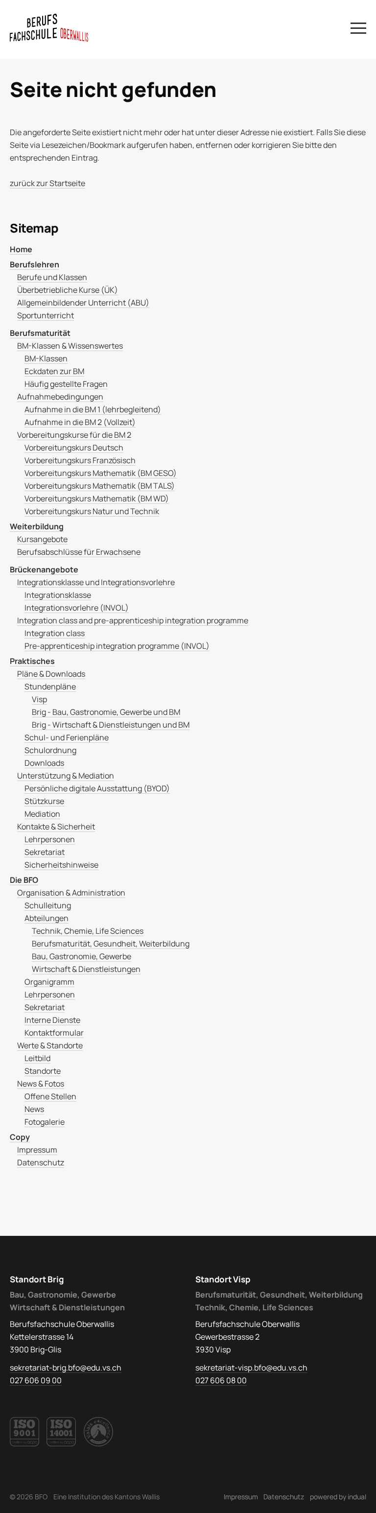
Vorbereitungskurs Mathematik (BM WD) (96, 498)
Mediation (42, 813)
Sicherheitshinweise (61, 864)
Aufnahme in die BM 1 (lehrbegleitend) (92, 409)
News (34, 1109)
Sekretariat (44, 852)
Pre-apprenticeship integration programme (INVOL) (117, 645)
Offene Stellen (50, 1096)
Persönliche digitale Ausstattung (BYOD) (97, 788)
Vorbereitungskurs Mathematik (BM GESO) (100, 473)
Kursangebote (42, 539)
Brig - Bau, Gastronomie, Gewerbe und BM (106, 712)
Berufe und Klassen (52, 277)
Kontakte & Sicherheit (56, 826)
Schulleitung (47, 905)
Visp (39, 699)
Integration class (54, 633)
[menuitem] (188, 249)
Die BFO (24, 880)
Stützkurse (44, 801)
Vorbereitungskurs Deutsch (73, 447)
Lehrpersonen (49, 839)
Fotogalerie (44, 1121)
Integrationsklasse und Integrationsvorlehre (96, 582)
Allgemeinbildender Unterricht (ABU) (83, 302)
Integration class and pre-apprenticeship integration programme (132, 620)
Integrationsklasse (57, 595)
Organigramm (49, 981)
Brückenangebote (44, 569)
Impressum (37, 1149)
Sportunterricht (45, 315)
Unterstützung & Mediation (65, 775)
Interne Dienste (52, 1020)
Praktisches (32, 661)
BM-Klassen (46, 358)
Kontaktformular (54, 1032)
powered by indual (338, 1496)
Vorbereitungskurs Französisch (80, 460)
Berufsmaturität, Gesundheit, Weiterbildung (110, 943)
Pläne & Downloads (51, 673)
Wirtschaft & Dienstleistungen (86, 969)
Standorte (42, 1070)
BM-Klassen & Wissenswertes (70, 345)
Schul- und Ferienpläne (66, 737)
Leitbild (37, 1058)
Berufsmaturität (40, 333)
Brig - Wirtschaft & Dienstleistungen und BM (110, 724)
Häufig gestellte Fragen (66, 383)
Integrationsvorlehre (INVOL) (76, 607)
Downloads (44, 762)
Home (21, 249)
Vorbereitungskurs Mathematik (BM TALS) (99, 485)
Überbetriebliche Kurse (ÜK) (67, 289)
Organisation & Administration (71, 892)
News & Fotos (40, 1083)
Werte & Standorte (50, 1045)
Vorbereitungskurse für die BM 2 (74, 434)
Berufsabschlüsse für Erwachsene (79, 551)
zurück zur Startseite (47, 183)
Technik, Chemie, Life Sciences (87, 930)
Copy (20, 1137)
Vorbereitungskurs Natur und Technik (91, 511)
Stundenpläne (50, 686)
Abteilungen (46, 918)
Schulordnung (50, 750)
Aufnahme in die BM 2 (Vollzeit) (80, 422)
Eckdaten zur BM (54, 371)
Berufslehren (34, 264)
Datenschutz (40, 1162)
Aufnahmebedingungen (60, 396)
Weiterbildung (37, 526)
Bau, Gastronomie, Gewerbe (81, 956)
